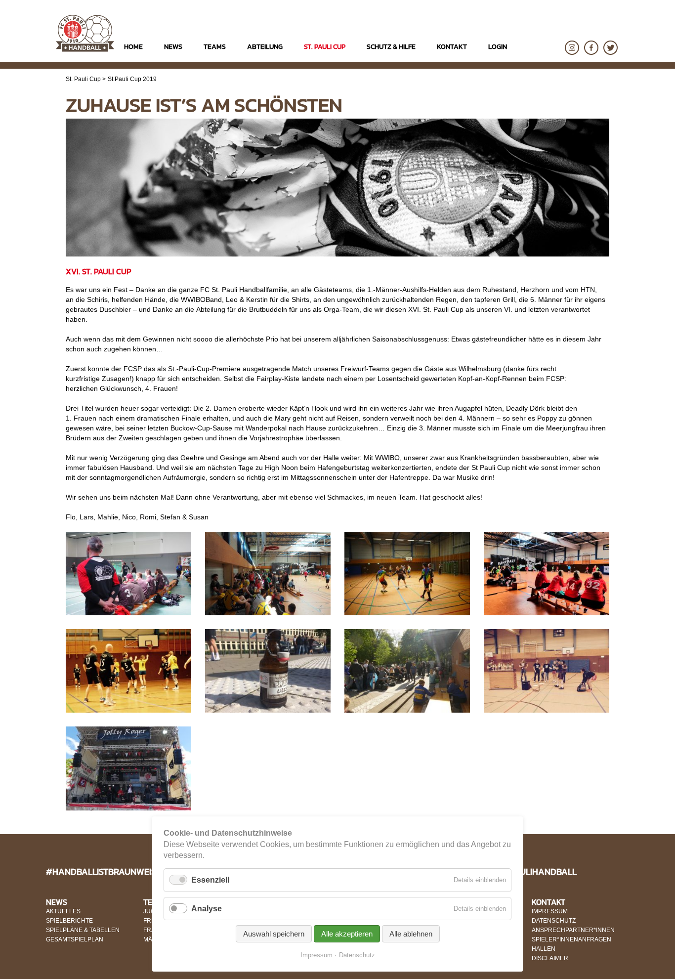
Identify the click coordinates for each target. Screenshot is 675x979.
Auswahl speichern (273, 934)
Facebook (591, 48)
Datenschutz (357, 955)
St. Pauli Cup (83, 79)
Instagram (572, 48)
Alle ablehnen (410, 934)
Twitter (610, 48)
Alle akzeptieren (347, 934)
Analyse (206, 908)
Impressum (316, 955)
